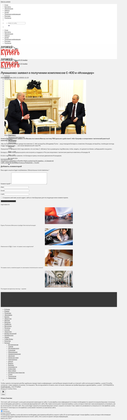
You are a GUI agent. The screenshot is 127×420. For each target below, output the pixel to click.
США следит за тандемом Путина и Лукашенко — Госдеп (20, 162)
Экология (11, 356)
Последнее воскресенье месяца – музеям (14, 289)
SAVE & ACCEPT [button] (6, 418)
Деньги (10, 361)
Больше (7, 343)
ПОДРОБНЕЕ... (6, 387)
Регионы (7, 328)
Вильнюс (7, 322)
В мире (6, 311)
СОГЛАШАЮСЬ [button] (108, 385)
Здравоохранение (14, 354)
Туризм (10, 346)
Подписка (7, 18)
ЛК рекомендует (13, 348)
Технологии (12, 376)
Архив (6, 12)
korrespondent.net (7, 159)
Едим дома (12, 369)
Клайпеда (7, 324)
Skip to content (5, 2)
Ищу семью (12, 371)
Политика (7, 79)
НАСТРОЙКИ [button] (16, 387)
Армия (6, 337)
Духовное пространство (16, 137)
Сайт (2, 194)
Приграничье (12, 359)
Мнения (7, 320)
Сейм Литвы (8, 339)
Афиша (7, 10)
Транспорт (8, 332)
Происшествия (13, 358)
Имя (2, 187)
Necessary (6, 411)
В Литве (7, 76)
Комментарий (6, 184)
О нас (6, 5)
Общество (8, 319)
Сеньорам (11, 350)
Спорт (10, 374)
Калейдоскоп (8, 335)
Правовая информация (12, 14)
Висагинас (8, 326)
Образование (12, 352)
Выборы (11, 365)
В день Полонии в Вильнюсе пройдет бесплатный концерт (18, 225)
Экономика (8, 315)
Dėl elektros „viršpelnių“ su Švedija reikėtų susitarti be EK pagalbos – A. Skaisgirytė (27, 161)
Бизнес (6, 317)
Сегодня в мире (7, 68)
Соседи (7, 330)
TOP (2, 68)
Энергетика (12, 378)
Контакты (7, 7)
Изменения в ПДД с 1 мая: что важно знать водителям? (17, 246)
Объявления (8, 8)
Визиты (10, 363)
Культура (7, 341)
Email (2, 190)
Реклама (7, 16)
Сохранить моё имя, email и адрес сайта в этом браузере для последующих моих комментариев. (35, 197)
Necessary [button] (4, 409)
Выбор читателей (10, 333)
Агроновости (12, 367)
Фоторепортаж (13, 345)
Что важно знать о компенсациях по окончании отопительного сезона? (22, 267)
